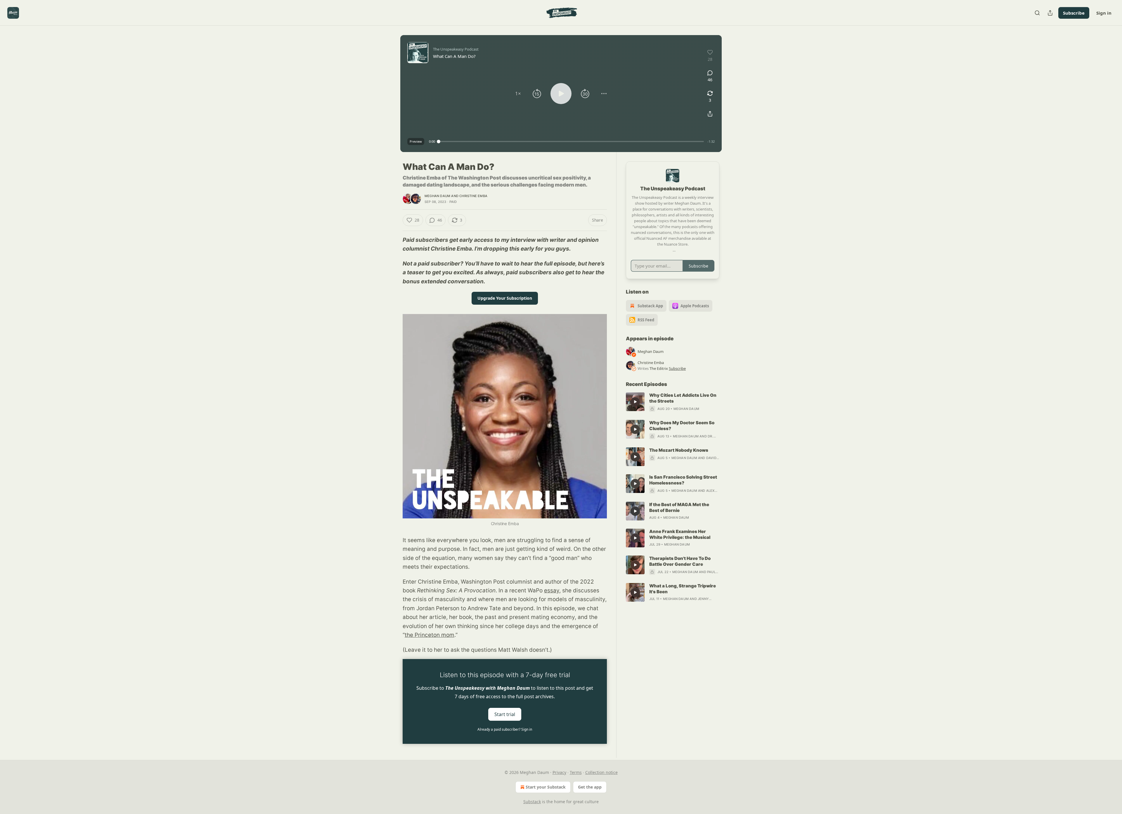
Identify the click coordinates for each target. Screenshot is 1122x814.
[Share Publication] (1050, 13)
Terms (576, 772)
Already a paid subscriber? (504, 729)
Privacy (559, 772)
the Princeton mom (429, 635)
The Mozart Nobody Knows (678, 450)
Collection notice (601, 772)
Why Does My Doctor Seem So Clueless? (681, 425)
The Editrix (659, 368)
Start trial (504, 714)
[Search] (1037, 13)
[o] (635, 401)
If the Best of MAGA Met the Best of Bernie (679, 507)
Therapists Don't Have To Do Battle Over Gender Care (680, 561)
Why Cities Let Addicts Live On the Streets (682, 398)
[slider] (571, 141)
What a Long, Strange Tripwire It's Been (682, 588)
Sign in (1103, 13)
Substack (532, 801)
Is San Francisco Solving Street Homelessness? (683, 480)
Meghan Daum (437, 196)
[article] (673, 402)
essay (551, 590)
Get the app (590, 787)
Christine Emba (473, 196)
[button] (518, 93)
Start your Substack (546, 787)
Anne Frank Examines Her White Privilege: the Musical (679, 534)
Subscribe (1074, 13)
